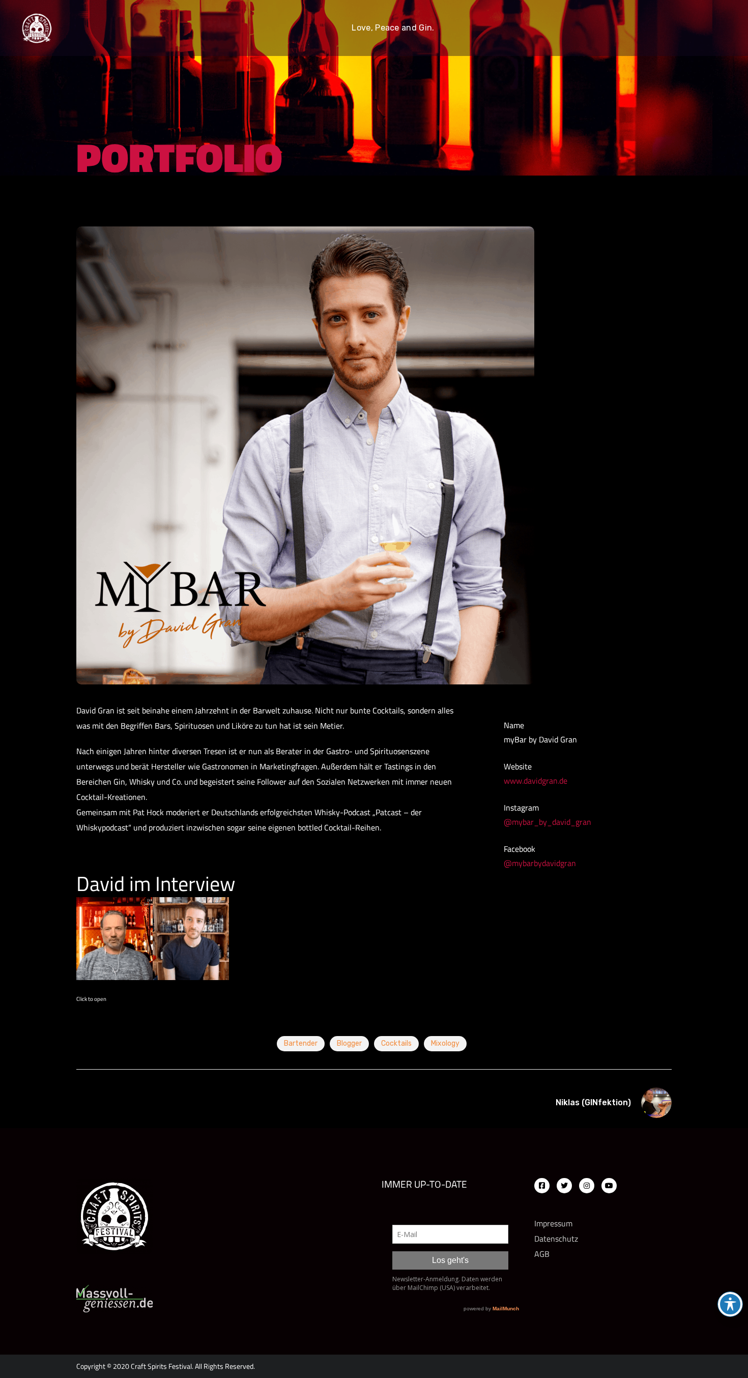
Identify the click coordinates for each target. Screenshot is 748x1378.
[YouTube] (609, 1185)
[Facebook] (542, 1185)
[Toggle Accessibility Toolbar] (730, 1304)
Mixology (445, 1043)
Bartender (301, 1043)
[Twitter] (564, 1185)
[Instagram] (586, 1185)
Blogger (349, 1043)
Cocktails (396, 1043)
